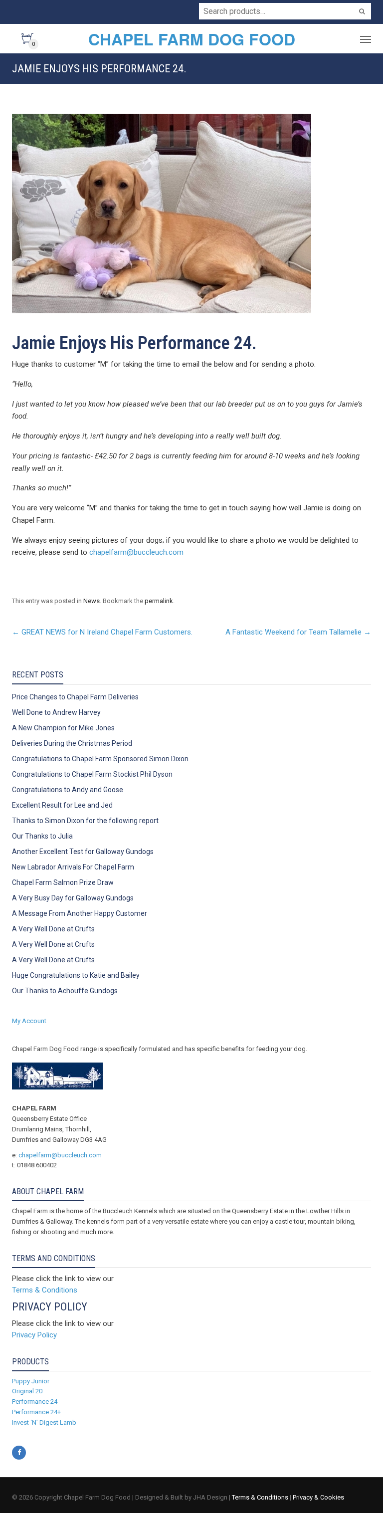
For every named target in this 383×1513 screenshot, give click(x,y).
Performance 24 (34, 1401)
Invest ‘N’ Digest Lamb (44, 1422)
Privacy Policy (34, 1334)
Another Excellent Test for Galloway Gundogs (83, 852)
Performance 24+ (36, 1412)
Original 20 (27, 1391)
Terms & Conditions (44, 1290)
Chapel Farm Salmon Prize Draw (63, 882)
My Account (29, 1021)
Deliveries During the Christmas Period (72, 743)
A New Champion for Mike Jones (63, 728)
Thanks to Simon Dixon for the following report (85, 821)
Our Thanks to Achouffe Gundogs (65, 991)
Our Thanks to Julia (42, 836)
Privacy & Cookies (318, 1497)
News (91, 601)
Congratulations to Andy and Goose (67, 790)
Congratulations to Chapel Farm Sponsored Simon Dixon (100, 759)
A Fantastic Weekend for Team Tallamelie (298, 632)
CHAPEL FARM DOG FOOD (191, 38)
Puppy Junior (30, 1381)
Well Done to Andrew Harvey (56, 712)
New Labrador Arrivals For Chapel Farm (73, 867)
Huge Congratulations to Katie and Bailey (76, 975)
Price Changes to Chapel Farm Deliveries (75, 697)
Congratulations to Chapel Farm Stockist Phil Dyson (92, 774)
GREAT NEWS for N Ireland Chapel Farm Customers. (102, 632)
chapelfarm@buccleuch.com (136, 552)
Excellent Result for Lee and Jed (62, 805)
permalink (159, 601)
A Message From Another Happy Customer (79, 913)
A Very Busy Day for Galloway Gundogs (73, 898)
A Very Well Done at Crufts (53, 929)
